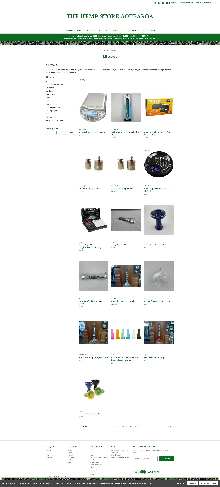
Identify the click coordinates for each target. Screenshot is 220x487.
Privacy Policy (147, 483)
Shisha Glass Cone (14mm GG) (157, 301)
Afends (92, 460)
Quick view (93, 103)
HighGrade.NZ (94, 467)
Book (91, 450)
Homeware (50, 101)
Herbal (90, 30)
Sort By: (82, 80)
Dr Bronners (94, 462)
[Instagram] (163, 3)
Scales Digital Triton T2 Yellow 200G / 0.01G (157, 133)
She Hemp (93, 469)
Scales (48, 114)
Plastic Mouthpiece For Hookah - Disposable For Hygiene (125, 358)
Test (115, 30)
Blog (145, 30)
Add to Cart (94, 111)
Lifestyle (103, 30)
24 (141, 426)
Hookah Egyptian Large (154, 357)
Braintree (92, 472)
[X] (155, 3)
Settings (180, 483)
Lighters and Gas (53, 107)
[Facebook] (159, 3)
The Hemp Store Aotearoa (98, 457)
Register (207, 3)
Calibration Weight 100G (122, 188)
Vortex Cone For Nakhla (154, 245)
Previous (83, 427)
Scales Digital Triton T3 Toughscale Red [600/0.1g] (90, 246)
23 (136, 426)
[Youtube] (167, 3)
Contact (135, 30)
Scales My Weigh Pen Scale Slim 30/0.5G (125, 133)
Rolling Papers (52, 111)
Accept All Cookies (209, 483)
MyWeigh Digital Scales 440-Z (92, 132)
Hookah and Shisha (54, 104)
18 (115, 426)
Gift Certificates (186, 3)
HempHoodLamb (95, 465)
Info (153, 30)
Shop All (69, 30)
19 (118, 426)
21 (126, 426)
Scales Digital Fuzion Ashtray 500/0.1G (156, 189)
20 (123, 426)
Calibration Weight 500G (89, 188)
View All (92, 474)
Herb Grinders (51, 94)
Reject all (192, 483)
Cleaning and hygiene (55, 84)
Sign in (198, 3)
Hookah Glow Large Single (123, 301)
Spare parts (50, 117)
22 (131, 426)
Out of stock (158, 111)
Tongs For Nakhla (119, 245)
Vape (124, 30)
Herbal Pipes (51, 98)
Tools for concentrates (55, 120)
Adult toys (50, 81)
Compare (93, 107)
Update (71, 133)
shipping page (54, 72)
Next (170, 427)
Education (50, 88)
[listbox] (93, 80)
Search (174, 3)
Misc (91, 455)
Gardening (50, 91)
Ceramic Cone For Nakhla (90, 414)
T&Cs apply (93, 38)
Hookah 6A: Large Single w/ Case (93, 357)
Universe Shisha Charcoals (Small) (90, 302)
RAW (91, 453)
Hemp (79, 30)
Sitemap (49, 457)
